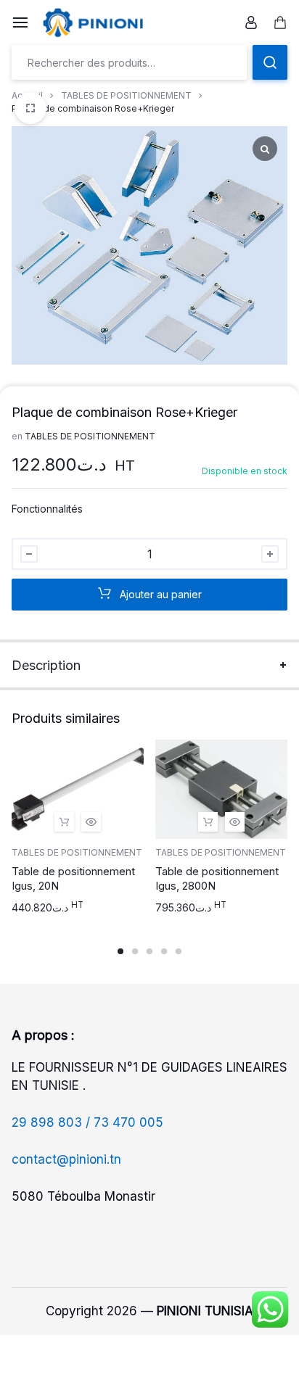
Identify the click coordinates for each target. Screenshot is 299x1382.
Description (46, 665)
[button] (64, 822)
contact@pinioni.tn (66, 1159)
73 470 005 (128, 1122)
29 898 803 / (53, 1122)
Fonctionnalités (47, 508)
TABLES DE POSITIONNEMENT (126, 95)
